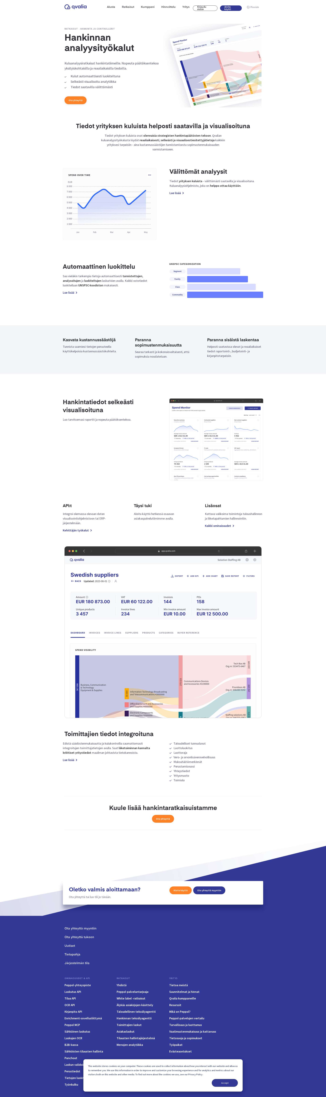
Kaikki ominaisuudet (218, 525)
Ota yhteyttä (76, 100)
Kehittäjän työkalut (76, 530)
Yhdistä (121, 985)
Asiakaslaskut (125, 1031)
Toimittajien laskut (129, 1025)
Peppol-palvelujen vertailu (186, 1018)
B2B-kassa (71, 1045)
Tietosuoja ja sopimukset (185, 1038)
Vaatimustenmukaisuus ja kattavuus (192, 1031)
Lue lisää (175, 193)
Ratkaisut (123, 978)
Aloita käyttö (227, 8)
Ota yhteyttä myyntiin (209, 890)
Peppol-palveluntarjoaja (132, 992)
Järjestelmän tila (77, 963)
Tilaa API (70, 998)
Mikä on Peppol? (180, 1012)
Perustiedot (72, 1071)
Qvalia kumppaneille (182, 998)
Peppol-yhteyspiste (78, 985)
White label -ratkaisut (131, 998)
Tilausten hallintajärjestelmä (136, 1038)
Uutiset (70, 945)
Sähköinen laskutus (77, 1031)
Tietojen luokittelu (77, 1078)
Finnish (254, 7)
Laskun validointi (76, 1065)
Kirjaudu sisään (201, 8)
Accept (225, 1082)
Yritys (173, 978)
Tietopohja (72, 954)
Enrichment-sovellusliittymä (83, 1018)
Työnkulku (71, 1084)
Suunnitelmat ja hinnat (184, 992)
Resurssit (175, 1005)
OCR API (70, 1005)
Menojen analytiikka (130, 1045)
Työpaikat (176, 1045)
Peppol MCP (72, 1025)
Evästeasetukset (180, 1051)
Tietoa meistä (178, 985)
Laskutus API (73, 992)
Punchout (71, 1058)
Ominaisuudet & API (77, 978)
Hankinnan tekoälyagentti (134, 1018)
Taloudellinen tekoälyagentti (136, 1012)
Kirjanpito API (73, 1012)
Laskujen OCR (73, 1038)
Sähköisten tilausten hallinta (84, 1051)
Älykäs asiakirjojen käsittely (135, 1005)
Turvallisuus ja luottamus (185, 1025)
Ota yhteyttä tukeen (79, 937)
